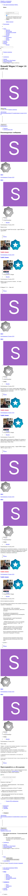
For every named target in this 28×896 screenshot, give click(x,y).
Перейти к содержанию (6, 1)
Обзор (4, 28)
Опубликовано (7, 177)
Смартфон (5, 808)
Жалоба (8, 222)
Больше (7, 34)
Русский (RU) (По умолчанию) (13, 859)
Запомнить (8, 16)
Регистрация (6, 24)
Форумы (8, 30)
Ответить (5, 128)
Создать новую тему (8, 129)
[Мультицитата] (3, 393)
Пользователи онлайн (11, 32)
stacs (5, 108)
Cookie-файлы (6, 860)
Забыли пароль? (9, 21)
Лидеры (8, 33)
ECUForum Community (6, 2)
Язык (4, 856)
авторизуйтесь (15, 771)
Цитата (5, 236)
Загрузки (5, 42)
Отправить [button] (6, 813)
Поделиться (3, 111)
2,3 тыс (7, 273)
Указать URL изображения (12, 801)
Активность (6, 36)
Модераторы (9, 31)
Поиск (7, 38)
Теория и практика (12, 109)
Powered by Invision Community (16, 863)
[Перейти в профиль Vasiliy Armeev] (5, 249)
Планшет (5, 807)
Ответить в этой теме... (6, 782)
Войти (8, 19)
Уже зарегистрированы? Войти (10, 4)
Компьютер (6, 805)
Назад (7, 874)
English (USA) (9, 858)
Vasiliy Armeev (5, 257)
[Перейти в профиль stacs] (14, 106)
